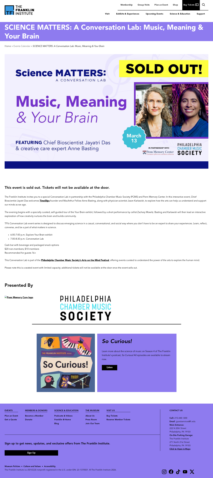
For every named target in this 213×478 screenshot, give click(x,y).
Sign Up (31, 453)
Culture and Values (32, 466)
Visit (107, 14)
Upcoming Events (154, 14)
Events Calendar (21, 46)
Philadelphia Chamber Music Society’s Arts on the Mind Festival (75, 260)
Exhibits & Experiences (127, 14)
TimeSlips (45, 201)
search (203, 5)
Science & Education (180, 14)
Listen (110, 367)
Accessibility (49, 466)
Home (8, 46)
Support (201, 14)
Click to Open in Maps (180, 449)
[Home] (19, 10)
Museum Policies (12, 466)
